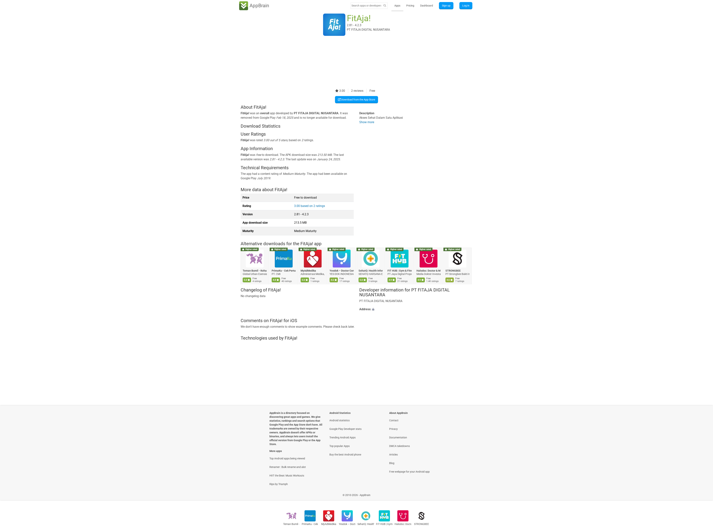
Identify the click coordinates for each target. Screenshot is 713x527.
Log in (465, 5)
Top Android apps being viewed (287, 458)
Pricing (410, 5)
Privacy (393, 428)
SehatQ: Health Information (371, 270)
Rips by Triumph (278, 484)
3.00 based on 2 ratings (309, 206)
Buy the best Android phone (345, 454)
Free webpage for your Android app (409, 471)
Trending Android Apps (342, 437)
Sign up (446, 5)
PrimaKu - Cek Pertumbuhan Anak (284, 270)
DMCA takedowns (399, 446)
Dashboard (426, 5)
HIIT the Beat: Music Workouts (286, 475)
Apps (397, 5)
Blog (391, 463)
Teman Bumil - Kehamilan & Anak (255, 270)
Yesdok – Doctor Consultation (342, 270)
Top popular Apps (339, 446)
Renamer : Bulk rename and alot (287, 467)
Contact (393, 420)
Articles (393, 454)
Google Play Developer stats (345, 428)
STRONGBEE (453, 270)
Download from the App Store (358, 99)
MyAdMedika (308, 270)
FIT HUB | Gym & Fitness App (400, 270)
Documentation (398, 437)
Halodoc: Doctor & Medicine (428, 270)
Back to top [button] (703, 493)
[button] (415, 309)
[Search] (385, 6)
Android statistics (339, 420)
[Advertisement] (352, 63)
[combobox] (366, 5)
